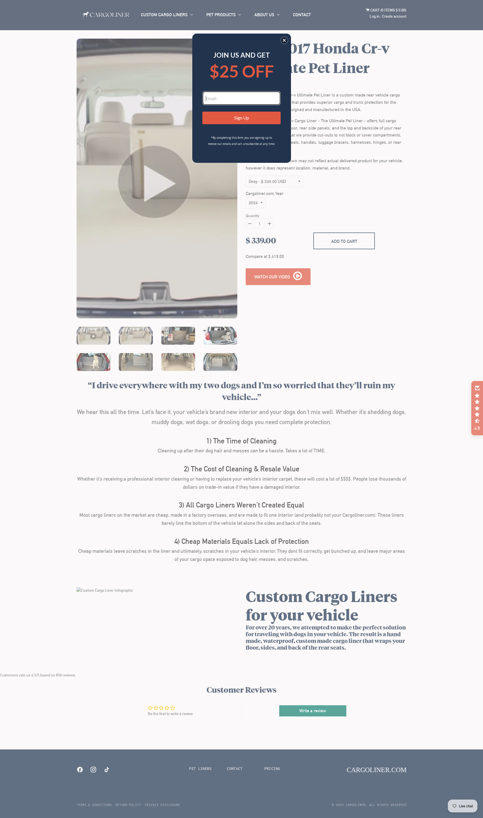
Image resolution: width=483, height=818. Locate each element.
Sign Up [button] (241, 117)
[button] (284, 40)
